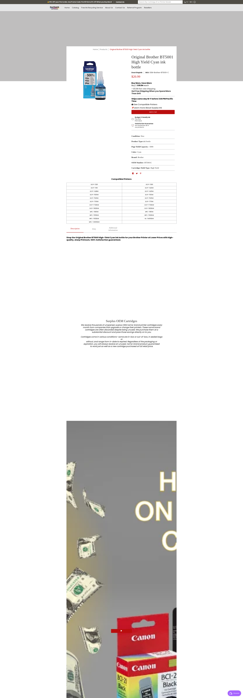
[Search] (182, 2)
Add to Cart (153, 112)
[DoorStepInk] (54, 7)
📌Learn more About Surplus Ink (146, 107)
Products (103, 49)
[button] (188, 2)
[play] (121, 631)
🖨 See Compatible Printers (144, 104)
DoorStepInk (136, 72)
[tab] (75, 229)
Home (95, 49)
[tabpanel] (121, 237)
